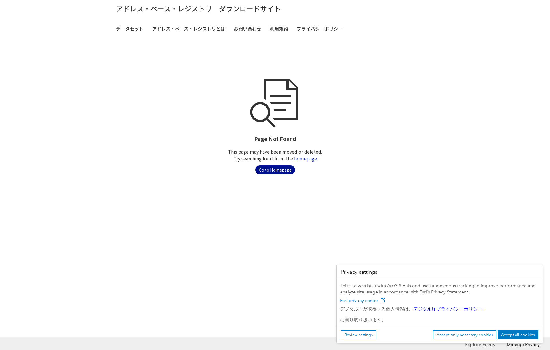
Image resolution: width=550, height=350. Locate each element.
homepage (305, 158)
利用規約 (279, 28)
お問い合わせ (247, 28)
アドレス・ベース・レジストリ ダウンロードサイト (198, 8)
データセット (130, 28)
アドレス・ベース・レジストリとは (188, 28)
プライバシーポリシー (320, 28)
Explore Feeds (480, 344)
